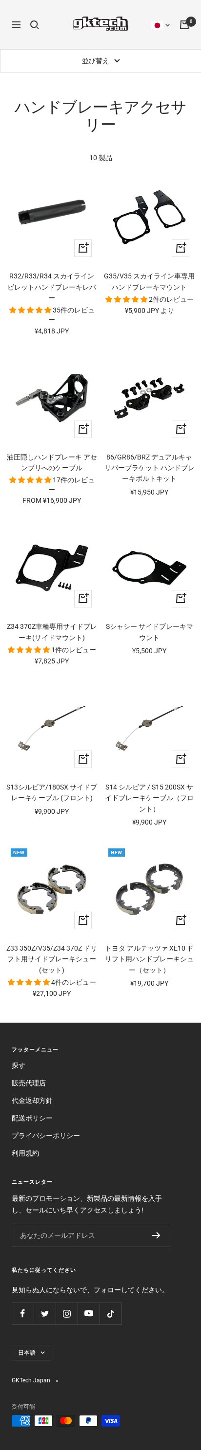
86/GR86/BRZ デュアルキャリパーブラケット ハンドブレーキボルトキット (149, 468)
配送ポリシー (32, 1118)
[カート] (184, 24)
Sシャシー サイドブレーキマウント (149, 632)
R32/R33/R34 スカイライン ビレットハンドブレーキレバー (51, 287)
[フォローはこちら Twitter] (45, 1313)
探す (18, 1065)
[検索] (34, 24)
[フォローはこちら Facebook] (23, 1313)
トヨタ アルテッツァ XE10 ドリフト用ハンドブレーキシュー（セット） (149, 959)
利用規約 (25, 1153)
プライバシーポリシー (46, 1135)
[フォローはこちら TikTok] (110, 1313)
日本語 (27, 1352)
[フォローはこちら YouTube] (89, 1313)
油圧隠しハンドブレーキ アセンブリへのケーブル (52, 462)
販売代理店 (29, 1083)
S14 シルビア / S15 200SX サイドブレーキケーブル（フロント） (149, 798)
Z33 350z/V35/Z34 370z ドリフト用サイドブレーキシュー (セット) (51, 959)
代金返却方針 (32, 1100)
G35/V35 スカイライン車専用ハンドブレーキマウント (149, 281)
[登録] (156, 1235)
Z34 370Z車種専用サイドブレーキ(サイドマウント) (52, 632)
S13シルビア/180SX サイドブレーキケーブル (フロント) (51, 792)
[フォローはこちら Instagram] (67, 1313)
